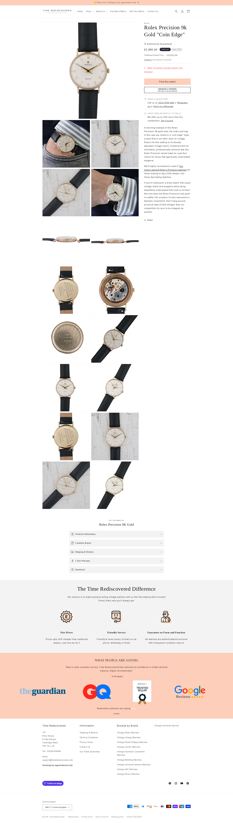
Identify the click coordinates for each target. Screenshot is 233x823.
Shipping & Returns (89, 732)
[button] (89, 11)
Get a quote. (167, 120)
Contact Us (85, 747)
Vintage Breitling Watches (129, 760)
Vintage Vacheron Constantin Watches (131, 753)
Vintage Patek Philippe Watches (132, 742)
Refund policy (73, 817)
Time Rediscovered (57, 817)
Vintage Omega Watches (129, 737)
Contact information (134, 817)
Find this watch (167, 81)
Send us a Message (163, 106)
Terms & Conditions (89, 737)
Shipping (148, 60)
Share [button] (150, 220)
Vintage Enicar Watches (128, 774)
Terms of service (102, 817)
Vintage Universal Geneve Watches (133, 764)
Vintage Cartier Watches (128, 747)
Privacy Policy (86, 742)
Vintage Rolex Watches (128, 732)
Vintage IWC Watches (127, 769)
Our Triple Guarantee (90, 751)
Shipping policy (117, 817)
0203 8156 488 (166, 102)
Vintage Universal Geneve (166, 725)
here (133, 708)
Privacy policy (87, 817)
